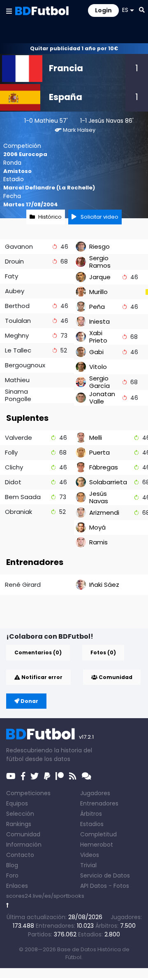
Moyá (97, 527)
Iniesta (99, 321)
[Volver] (7, 905)
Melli (95, 437)
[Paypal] (47, 776)
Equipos (17, 803)
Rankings (18, 824)
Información (24, 844)
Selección (20, 814)
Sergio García (99, 382)
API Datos (93, 886)
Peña (97, 306)
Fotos (121, 886)
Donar (28, 701)
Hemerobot (96, 844)
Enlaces (17, 886)
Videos (89, 855)
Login (103, 10)
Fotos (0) (103, 652)
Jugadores (95, 793)
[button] (9, 10)
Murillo (98, 291)
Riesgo (99, 246)
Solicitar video (98, 217)
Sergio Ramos (100, 262)
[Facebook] (23, 776)
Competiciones (28, 793)
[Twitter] (34, 776)
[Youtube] (11, 776)
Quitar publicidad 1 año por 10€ (74, 48)
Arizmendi (104, 512)
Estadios (92, 824)
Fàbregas (103, 467)
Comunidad (114, 677)
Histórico (50, 217)
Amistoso (17, 171)
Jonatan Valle (102, 398)
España (65, 97)
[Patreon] (60, 776)
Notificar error (41, 677)
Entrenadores (99, 803)
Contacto (20, 855)
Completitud (98, 834)
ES (125, 10)
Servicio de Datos (105, 875)
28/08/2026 (85, 917)
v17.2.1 (86, 737)
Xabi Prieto (98, 337)
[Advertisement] (77, 615)
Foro (12, 875)
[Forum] (86, 776)
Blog (12, 865)
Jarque (100, 277)
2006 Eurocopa (25, 154)
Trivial (88, 865)
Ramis (98, 542)
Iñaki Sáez (104, 584)
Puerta (99, 452)
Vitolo (98, 366)
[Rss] (72, 776)
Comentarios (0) (38, 652)
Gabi (96, 352)
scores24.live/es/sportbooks (45, 896)
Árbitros (91, 814)
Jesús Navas (105, 121)
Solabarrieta (108, 482)
